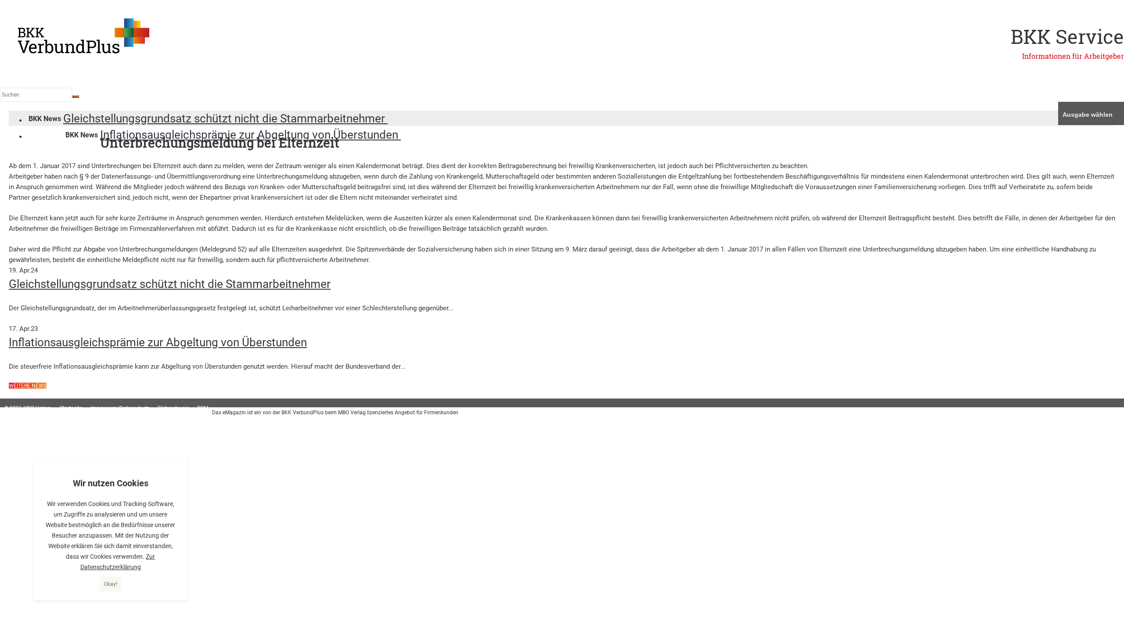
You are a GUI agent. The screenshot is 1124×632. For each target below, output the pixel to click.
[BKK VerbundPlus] (83, 52)
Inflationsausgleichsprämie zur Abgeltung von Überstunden (158, 342)
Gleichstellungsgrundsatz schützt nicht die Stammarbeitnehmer (225, 118)
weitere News (28, 386)
